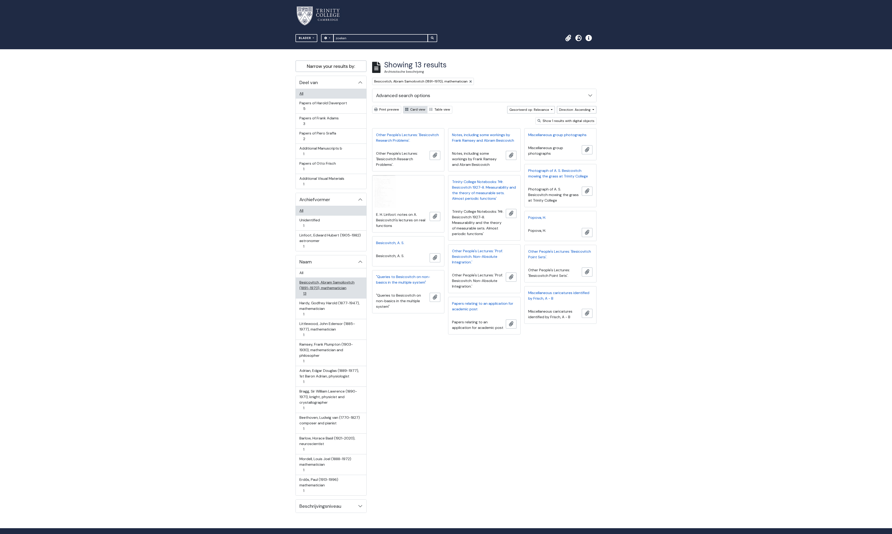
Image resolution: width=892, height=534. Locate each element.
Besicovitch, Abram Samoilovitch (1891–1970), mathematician (326, 288)
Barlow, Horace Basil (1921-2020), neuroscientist (327, 444)
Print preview (388, 109)
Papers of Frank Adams (319, 120)
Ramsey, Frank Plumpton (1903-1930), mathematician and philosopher (326, 353)
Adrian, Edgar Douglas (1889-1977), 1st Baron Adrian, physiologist (329, 376)
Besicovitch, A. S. (390, 242)
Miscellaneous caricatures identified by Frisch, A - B (558, 295)
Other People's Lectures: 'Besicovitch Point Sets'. (559, 254)
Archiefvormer (314, 200)
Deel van (308, 82)
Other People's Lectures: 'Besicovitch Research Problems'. (407, 137)
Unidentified (309, 222)
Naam (305, 262)
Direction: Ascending (575, 110)
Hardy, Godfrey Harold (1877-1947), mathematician (329, 308)
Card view (417, 109)
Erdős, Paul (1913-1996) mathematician (318, 485)
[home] (320, 16)
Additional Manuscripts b (320, 151)
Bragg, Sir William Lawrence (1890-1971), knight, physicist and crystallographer (328, 399)
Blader (305, 38)
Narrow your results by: (331, 66)
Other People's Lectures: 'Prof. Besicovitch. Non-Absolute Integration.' (477, 257)
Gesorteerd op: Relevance (529, 110)
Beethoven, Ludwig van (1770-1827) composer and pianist (329, 423)
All (301, 93)
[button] (568, 38)
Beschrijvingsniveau (320, 506)
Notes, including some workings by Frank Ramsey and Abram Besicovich (483, 137)
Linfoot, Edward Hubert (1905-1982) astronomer (330, 241)
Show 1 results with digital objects (568, 121)
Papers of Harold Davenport (323, 105)
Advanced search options (403, 95)
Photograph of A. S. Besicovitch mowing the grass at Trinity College (558, 173)
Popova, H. (537, 217)
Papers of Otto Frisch (317, 166)
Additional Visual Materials (321, 181)
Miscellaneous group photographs (557, 134)
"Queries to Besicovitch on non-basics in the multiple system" (403, 279)
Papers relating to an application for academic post (482, 306)
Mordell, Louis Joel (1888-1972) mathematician (325, 464)
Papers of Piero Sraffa (317, 136)
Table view (441, 109)
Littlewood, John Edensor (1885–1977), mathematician (327, 329)
